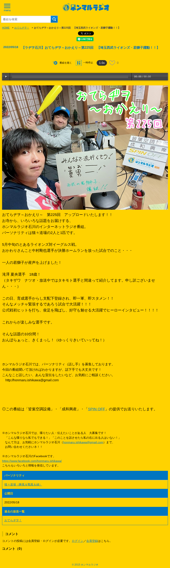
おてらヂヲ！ (21, 27)
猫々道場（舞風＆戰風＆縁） (23, 484)
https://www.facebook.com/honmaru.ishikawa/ (32, 461)
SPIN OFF (96, 409)
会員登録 (92, 541)
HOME (6, 27)
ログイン (77, 541)
